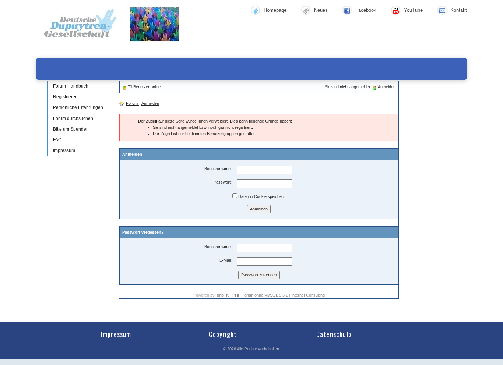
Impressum (64, 150)
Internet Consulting (308, 295)
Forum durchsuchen (73, 118)
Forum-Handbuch (70, 86)
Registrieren (65, 96)
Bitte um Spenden (71, 129)
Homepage (275, 10)
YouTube (413, 10)
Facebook (365, 10)
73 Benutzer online (144, 87)
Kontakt (458, 10)
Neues (321, 10)
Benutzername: (218, 168)
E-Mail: (225, 260)
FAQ (57, 139)
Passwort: (223, 182)
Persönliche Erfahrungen (78, 107)
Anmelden (386, 87)
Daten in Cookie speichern (261, 196)
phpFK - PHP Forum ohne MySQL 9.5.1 (252, 295)
